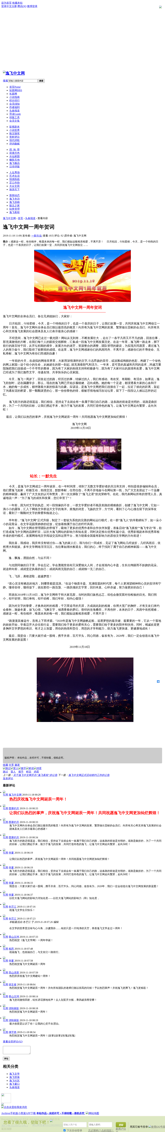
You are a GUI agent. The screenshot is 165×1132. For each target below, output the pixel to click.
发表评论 (8, 778)
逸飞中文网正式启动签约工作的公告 (89, 775)
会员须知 (14, 103)
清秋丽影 (14, 1008)
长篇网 (13, 93)
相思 (11, 948)
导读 (15, 114)
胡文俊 (12, 984)
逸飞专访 (14, 198)
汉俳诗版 (14, 166)
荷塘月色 (14, 153)
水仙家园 (14, 156)
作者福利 (14, 107)
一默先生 (36, 235)
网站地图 (94, 1113)
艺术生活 (14, 175)
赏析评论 (14, 136)
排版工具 (14, 117)
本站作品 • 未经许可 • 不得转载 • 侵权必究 (60, 1113)
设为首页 (6, 2)
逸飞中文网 (9, 218)
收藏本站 (17, 2)
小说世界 (14, 130)
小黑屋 (22, 1113)
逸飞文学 (14, 1073)
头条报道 (14, 110)
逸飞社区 (14, 1080)
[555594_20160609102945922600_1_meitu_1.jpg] (82, 276)
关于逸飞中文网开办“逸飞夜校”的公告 (35, 775)
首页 (14, 87)
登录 (3, 6)
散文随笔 (14, 133)
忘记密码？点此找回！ (101, 1130)
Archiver (5, 1113)
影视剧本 (14, 126)
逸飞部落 (14, 1077)
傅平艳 (12, 1032)
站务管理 (14, 209)
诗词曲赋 (14, 143)
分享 (11, 765)
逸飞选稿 (14, 202)
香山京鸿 (14, 936)
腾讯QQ (21, 6)
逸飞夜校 (14, 212)
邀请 (17, 765)
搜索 (5, 80)
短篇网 (15, 90)
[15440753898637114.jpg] (85, 690)
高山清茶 (14, 972)
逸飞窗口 (14, 1084)
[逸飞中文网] (14, 73)
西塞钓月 (14, 808)
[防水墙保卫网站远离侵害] (87, 1113)
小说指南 (14, 97)
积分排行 (14, 100)
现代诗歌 (14, 140)
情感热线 (14, 179)
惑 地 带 (14, 149)
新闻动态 (14, 195)
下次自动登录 (74, 1130)
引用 (5, 794)
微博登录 (32, 6)
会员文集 (14, 120)
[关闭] (161, 1120)
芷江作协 (14, 182)
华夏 (11, 852)
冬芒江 (12, 906)
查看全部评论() (13, 1041)
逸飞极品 (14, 163)
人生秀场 (14, 172)
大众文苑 (14, 186)
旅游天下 (14, 189)
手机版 (14, 1113)
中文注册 (11, 6)
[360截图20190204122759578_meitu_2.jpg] (89, 454)
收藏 (5, 765)
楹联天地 (14, 159)
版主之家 (14, 205)
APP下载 (31, 1113)
